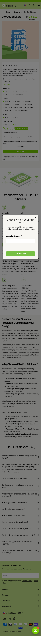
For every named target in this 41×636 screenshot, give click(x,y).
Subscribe (20, 253)
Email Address (14, 236)
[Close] (35, 217)
